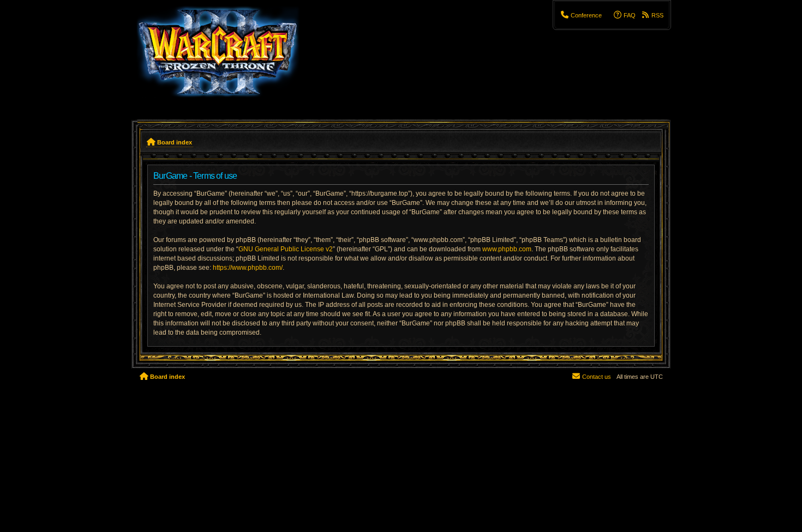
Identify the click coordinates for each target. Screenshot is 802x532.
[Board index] (224, 57)
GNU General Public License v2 (285, 249)
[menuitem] (581, 15)
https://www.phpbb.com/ (248, 267)
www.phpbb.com (506, 249)
